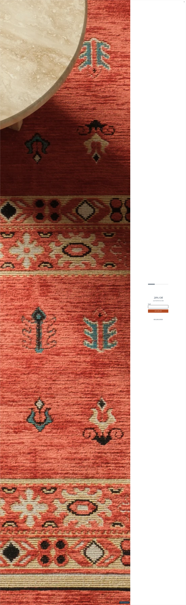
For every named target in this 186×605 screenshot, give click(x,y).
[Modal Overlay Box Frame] (93, 302)
